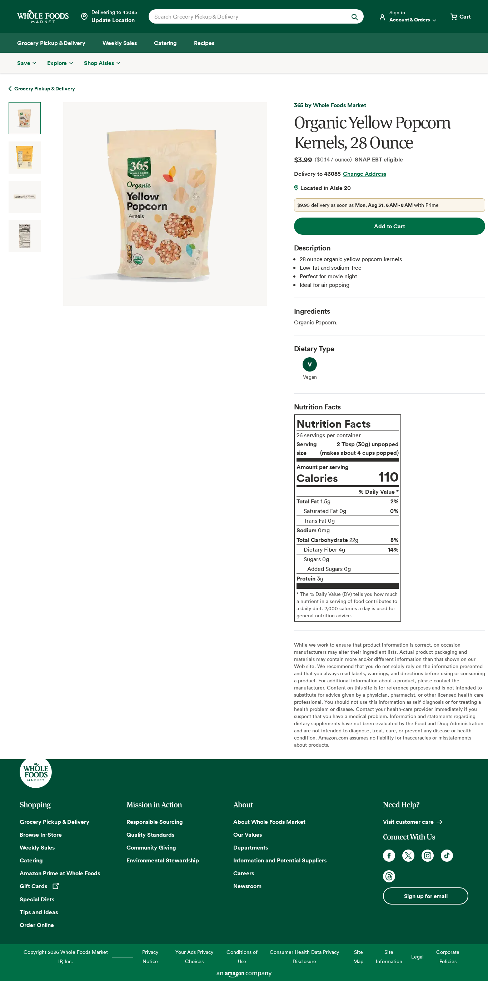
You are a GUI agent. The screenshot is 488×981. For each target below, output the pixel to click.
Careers (243, 873)
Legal (417, 956)
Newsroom (247, 886)
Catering (31, 860)
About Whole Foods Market (269, 822)
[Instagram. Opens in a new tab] (428, 856)
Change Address (364, 174)
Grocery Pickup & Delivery (54, 822)
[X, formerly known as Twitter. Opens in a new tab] (408, 856)
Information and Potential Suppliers (280, 860)
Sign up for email (426, 896)
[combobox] (246, 16)
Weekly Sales (37, 847)
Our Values (247, 834)
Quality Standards (150, 834)
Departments (250, 847)
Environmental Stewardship (162, 860)
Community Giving (151, 847)
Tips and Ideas (39, 912)
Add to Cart (389, 226)
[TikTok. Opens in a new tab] (447, 856)
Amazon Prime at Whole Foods (60, 873)
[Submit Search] (355, 16)
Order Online (37, 925)
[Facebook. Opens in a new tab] (389, 856)
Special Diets (37, 899)
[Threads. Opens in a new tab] (389, 876)
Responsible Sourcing (154, 822)
